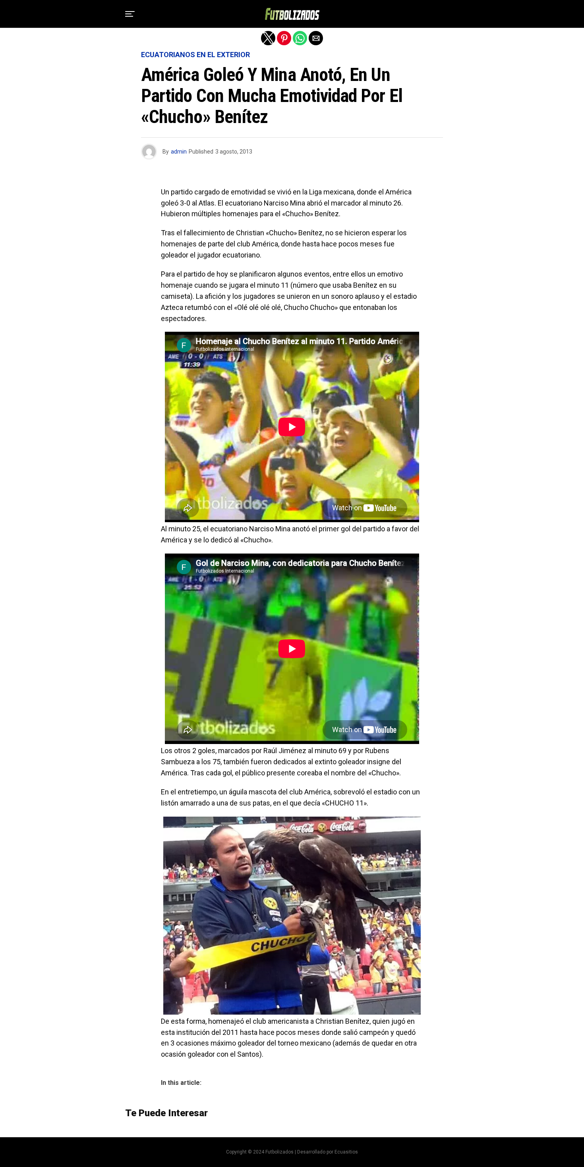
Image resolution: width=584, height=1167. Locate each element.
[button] (130, 14)
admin (179, 151)
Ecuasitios (346, 1152)
